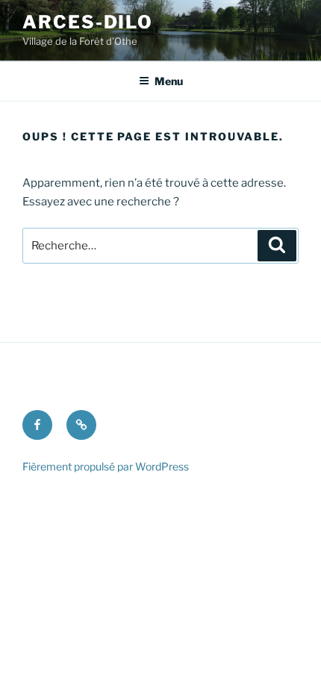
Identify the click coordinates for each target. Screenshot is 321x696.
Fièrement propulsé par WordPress (105, 466)
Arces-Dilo (87, 22)
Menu (169, 81)
